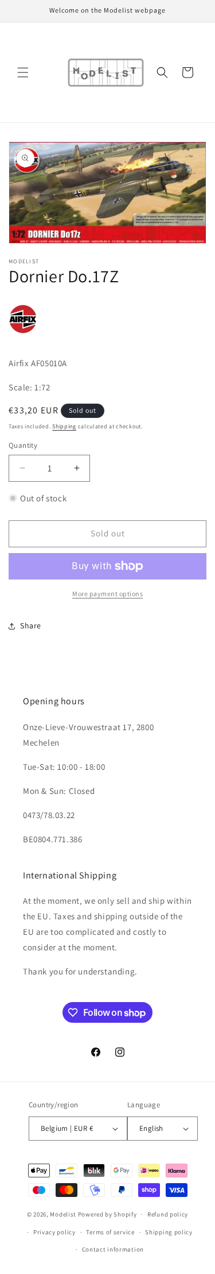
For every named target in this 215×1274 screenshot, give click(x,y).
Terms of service (110, 1232)
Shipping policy (169, 1232)
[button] (23, 72)
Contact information (113, 1249)
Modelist (63, 1214)
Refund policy (167, 1214)
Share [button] (30, 625)
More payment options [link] (107, 593)
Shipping (64, 426)
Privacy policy (54, 1232)
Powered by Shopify (107, 1214)
